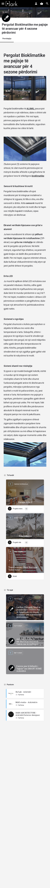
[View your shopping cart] (41, 3)
